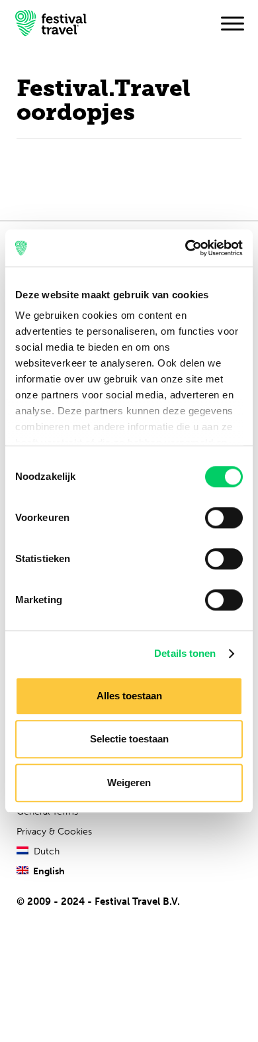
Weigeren (129, 782)
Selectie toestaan (129, 738)
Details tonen (185, 653)
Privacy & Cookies (54, 831)
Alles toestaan (129, 695)
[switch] (224, 517)
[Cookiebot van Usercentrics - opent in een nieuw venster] (185, 248)
